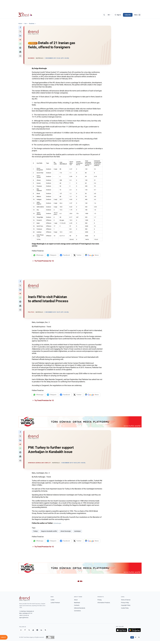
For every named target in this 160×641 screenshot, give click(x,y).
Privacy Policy (125, 602)
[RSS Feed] (45, 630)
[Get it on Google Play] (134, 630)
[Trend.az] (25, 15)
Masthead (77, 602)
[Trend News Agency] (24, 598)
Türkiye (35, 531)
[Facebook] (25, 630)
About (76, 600)
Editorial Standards (79, 608)
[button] (20, 27)
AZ (135, 637)
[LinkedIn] (41, 630)
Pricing (99, 600)
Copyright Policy (125, 605)
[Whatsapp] (21, 630)
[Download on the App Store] (121, 630)
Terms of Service (125, 600)
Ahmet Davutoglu (66, 531)
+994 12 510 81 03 (24, 615)
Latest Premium (55, 602)
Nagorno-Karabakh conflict (49, 531)
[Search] (104, 15)
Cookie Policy (125, 608)
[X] (29, 630)
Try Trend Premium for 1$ (44, 261)
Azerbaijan (77, 531)
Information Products (104, 602)
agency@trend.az (23, 617)
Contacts (76, 605)
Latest (52, 600)
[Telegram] (37, 630)
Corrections (77, 610)
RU (139, 637)
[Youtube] (33, 630)
